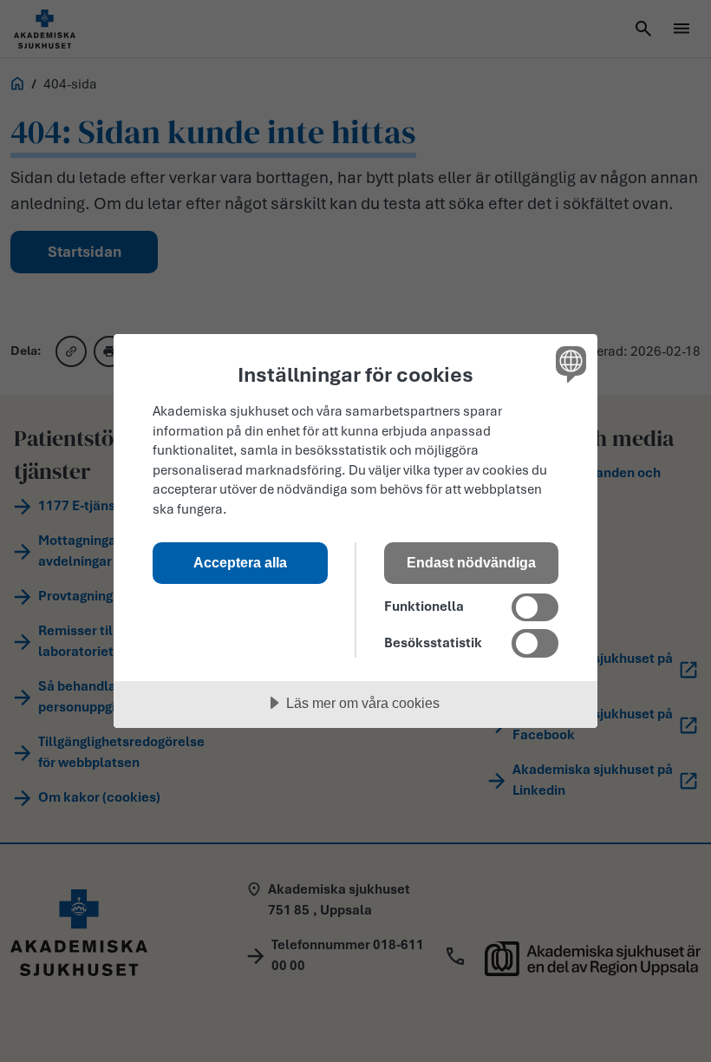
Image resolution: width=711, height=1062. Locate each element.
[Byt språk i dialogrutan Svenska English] (568, 363)
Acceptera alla (240, 562)
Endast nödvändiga (471, 562)
